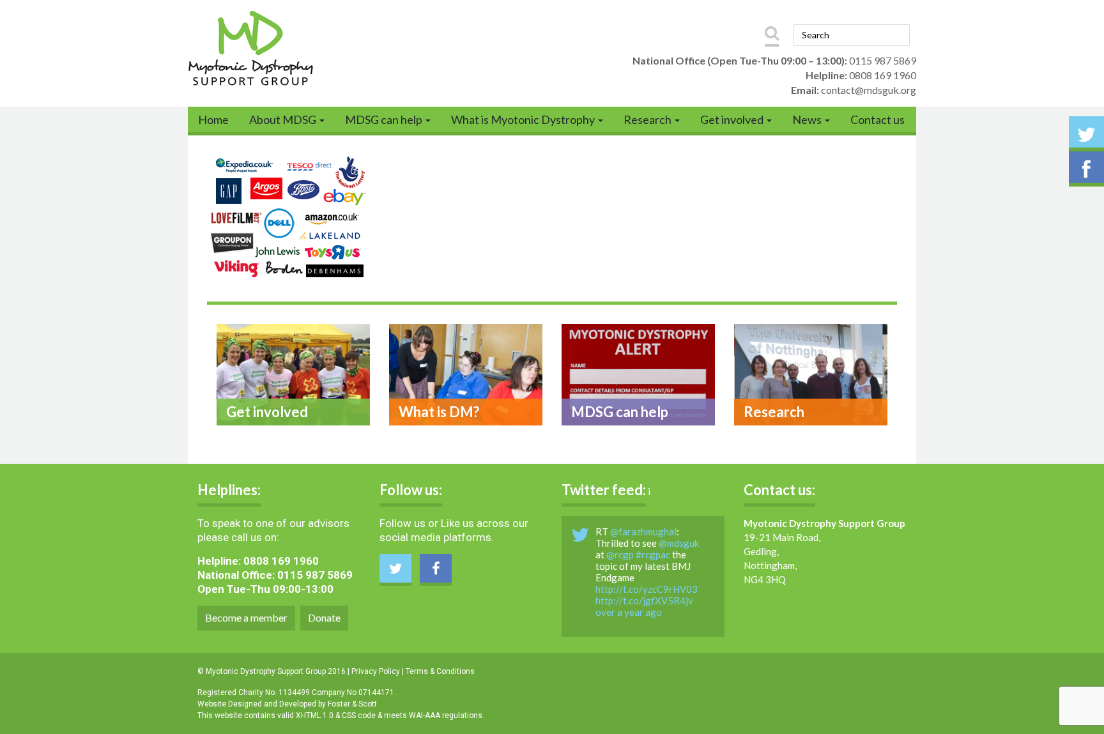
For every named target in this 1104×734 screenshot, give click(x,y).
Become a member (246, 617)
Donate (324, 617)
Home (213, 119)
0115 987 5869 (882, 60)
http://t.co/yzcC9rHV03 (646, 589)
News (808, 119)
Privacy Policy (375, 671)
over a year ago (628, 612)
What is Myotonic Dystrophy (524, 119)
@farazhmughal (643, 531)
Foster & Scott (352, 704)
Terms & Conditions (440, 671)
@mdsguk (679, 543)
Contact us (877, 119)
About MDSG (283, 119)
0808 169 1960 (882, 75)
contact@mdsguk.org (868, 90)
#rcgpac (653, 554)
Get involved (732, 119)
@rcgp (620, 554)
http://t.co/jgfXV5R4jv (644, 600)
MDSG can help (384, 119)
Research (648, 119)
